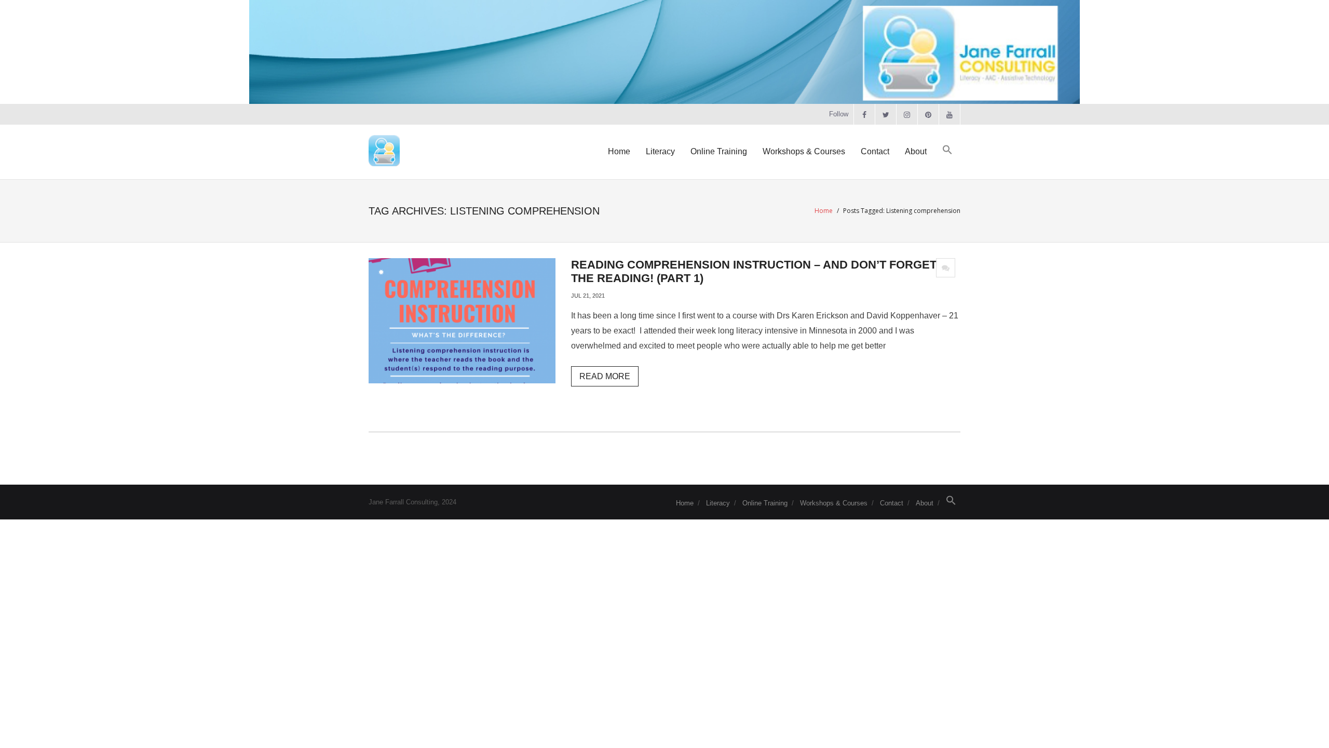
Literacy (718, 503)
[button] (947, 150)
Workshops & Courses (833, 503)
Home (824, 210)
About (924, 503)
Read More (604, 376)
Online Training (765, 503)
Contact (891, 503)
